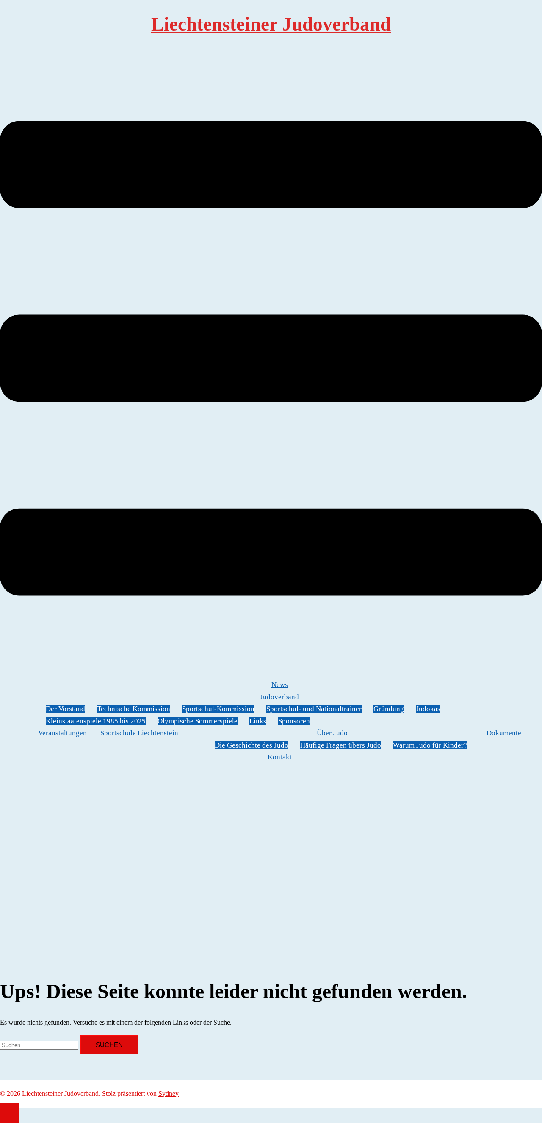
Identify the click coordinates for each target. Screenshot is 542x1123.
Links (257, 721)
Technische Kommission (133, 709)
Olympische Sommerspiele (198, 721)
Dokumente (504, 733)
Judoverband (279, 697)
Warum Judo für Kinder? (430, 745)
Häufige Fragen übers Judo (340, 745)
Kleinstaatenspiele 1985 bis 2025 (96, 721)
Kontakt (280, 757)
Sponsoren (294, 721)
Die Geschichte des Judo (251, 745)
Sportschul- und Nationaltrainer (314, 709)
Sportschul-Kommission (218, 709)
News (279, 685)
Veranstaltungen (62, 733)
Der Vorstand (65, 709)
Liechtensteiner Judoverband (271, 24)
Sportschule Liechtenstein (139, 733)
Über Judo (332, 733)
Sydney (168, 1093)
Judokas (428, 709)
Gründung (388, 709)
